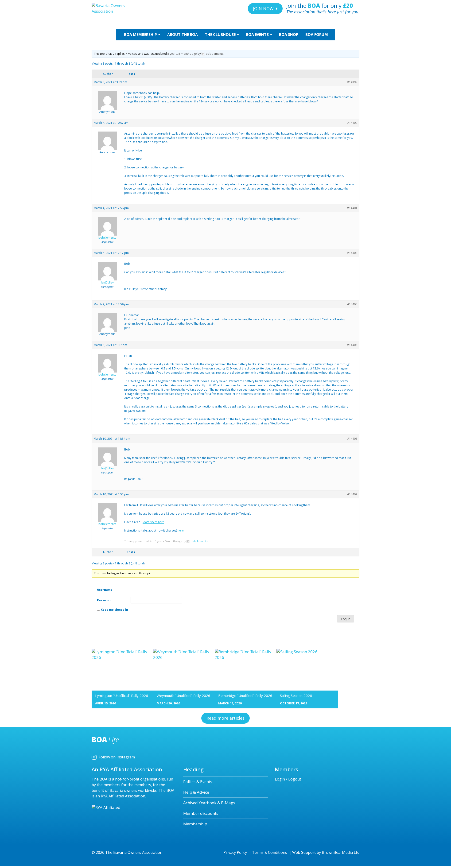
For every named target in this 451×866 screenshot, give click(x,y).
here (181, 530)
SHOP (288, 34)
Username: (105, 590)
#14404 (352, 304)
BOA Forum (316, 34)
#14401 (352, 208)
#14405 (352, 345)
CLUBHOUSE (221, 34)
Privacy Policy (235, 852)
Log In (345, 619)
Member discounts (200, 813)
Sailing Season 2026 (296, 695)
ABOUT (182, 34)
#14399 (352, 82)
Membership (195, 824)
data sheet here (153, 522)
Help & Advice (196, 792)
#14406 (352, 439)
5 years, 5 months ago (182, 54)
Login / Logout (288, 779)
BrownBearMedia (337, 852)
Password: (105, 600)
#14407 (352, 494)
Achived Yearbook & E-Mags (209, 802)
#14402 (352, 253)
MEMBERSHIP (141, 34)
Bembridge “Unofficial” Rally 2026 (245, 695)
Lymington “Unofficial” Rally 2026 (121, 695)
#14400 (352, 123)
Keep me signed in (114, 610)
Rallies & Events (197, 781)
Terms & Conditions (269, 852)
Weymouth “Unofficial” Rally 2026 (183, 695)
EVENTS (258, 34)
